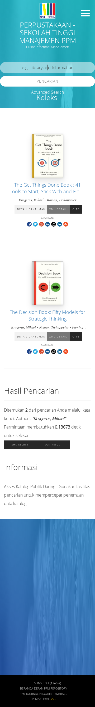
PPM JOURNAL (29, 694)
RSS (52, 699)
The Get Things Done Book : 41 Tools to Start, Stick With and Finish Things (48, 191)
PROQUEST (46, 694)
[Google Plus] (41, 223)
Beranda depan (31, 688)
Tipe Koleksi (16, 599)
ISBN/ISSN (14, 584)
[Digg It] (47, 223)
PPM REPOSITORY (55, 688)
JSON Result (53, 444)
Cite (76, 209)
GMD (10, 630)
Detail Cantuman (31, 209)
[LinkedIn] (59, 223)
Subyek (12, 568)
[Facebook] (29, 223)
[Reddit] (53, 223)
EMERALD (61, 694)
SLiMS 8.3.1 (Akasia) (47, 683)
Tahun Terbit (16, 662)
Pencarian (47, 81)
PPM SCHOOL (41, 699)
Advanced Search (47, 92)
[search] (47, 67)
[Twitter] (35, 223)
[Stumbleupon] (65, 223)
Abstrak (12, 646)
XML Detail (58, 209)
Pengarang (14, 553)
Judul (10, 537)
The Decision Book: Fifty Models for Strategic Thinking (47, 315)
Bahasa (12, 615)
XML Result (20, 444)
